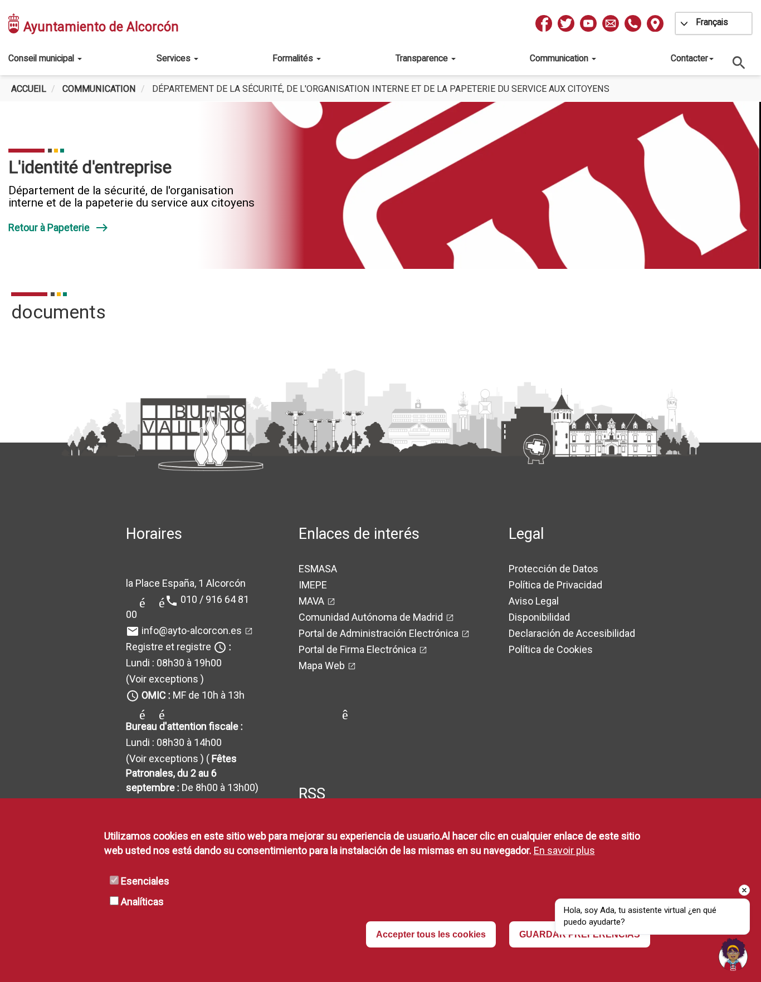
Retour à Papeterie (58, 227)
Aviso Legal (534, 601)
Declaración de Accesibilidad (572, 633)
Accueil (28, 89)
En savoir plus (564, 850)
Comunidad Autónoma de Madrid (371, 617)
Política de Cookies (551, 649)
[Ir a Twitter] (566, 23)
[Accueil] (14, 23)
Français (712, 22)
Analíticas (142, 901)
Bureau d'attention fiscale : (184, 726)
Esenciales (145, 881)
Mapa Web (322, 665)
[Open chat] (733, 954)
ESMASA (318, 569)
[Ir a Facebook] (543, 23)
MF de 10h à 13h (193, 695)
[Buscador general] (739, 62)
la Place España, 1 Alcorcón (186, 583)
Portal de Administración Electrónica (378, 633)
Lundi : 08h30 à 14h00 (174, 742)
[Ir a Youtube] (588, 23)
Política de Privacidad (555, 585)
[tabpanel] (380, 185)
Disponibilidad (539, 617)
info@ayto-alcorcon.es (192, 630)
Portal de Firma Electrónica (357, 649)
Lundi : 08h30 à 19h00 (174, 663)
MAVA (311, 601)
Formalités (293, 58)
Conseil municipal (42, 58)
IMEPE (313, 585)
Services (175, 58)
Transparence (423, 58)
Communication (560, 58)
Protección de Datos (553, 569)
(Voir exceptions (162, 679)
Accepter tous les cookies (431, 934)
